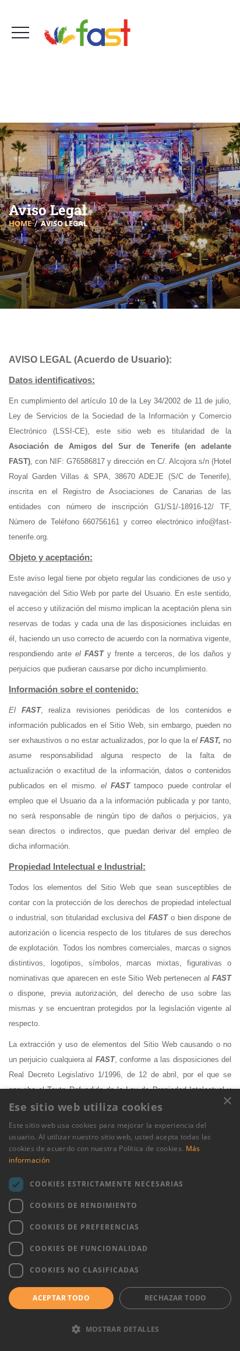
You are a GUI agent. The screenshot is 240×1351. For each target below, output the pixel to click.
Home (20, 223)
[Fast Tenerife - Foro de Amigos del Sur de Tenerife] (92, 33)
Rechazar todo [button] (175, 1298)
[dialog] (120, 1220)
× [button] (227, 1101)
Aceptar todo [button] (61, 1298)
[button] (120, 1329)
